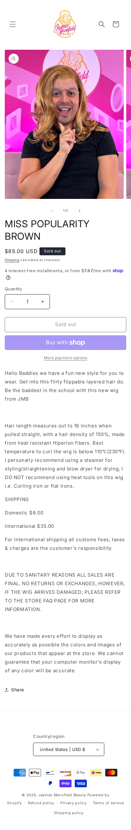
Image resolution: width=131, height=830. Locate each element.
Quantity (13, 288)
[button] (13, 24)
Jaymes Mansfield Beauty (62, 795)
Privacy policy (73, 803)
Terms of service (108, 803)
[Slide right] (79, 211)
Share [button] (17, 689)
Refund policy (41, 803)
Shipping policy (69, 813)
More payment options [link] (65, 357)
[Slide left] (52, 211)
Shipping (12, 260)
